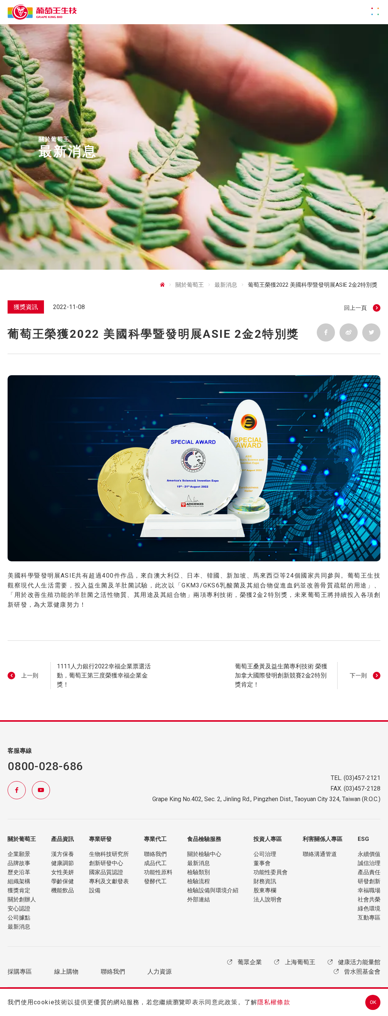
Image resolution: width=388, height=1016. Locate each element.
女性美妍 (62, 872)
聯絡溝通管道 (320, 854)
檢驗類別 (198, 872)
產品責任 (369, 872)
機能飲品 (62, 890)
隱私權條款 (273, 1002)
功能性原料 (158, 872)
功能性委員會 (270, 872)
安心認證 (19, 908)
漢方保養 (62, 854)
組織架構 (19, 881)
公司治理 (264, 854)
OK (373, 1002)
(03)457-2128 (362, 788)
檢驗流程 (198, 881)
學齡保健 (62, 881)
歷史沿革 (19, 872)
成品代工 (155, 863)
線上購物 (66, 972)
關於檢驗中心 (204, 854)
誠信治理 (369, 863)
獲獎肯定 (19, 890)
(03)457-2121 (362, 777)
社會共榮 (369, 899)
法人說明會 (267, 899)
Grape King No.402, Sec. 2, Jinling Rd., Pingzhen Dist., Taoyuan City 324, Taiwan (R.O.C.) (266, 799)
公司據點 (19, 917)
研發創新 (369, 881)
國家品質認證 (106, 872)
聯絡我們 (155, 854)
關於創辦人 (22, 899)
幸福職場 (369, 890)
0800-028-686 (45, 766)
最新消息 (19, 926)
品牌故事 (19, 863)
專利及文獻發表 (109, 881)
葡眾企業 (250, 962)
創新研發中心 (106, 863)
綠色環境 (369, 908)
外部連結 (198, 899)
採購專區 (20, 972)
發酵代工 (155, 881)
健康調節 (62, 863)
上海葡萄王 (300, 962)
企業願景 (19, 854)
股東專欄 (264, 890)
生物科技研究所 (109, 854)
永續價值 (369, 854)
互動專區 (369, 917)
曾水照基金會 (362, 971)
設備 (94, 890)
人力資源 (159, 972)
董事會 (262, 863)
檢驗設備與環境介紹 (212, 890)
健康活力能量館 (359, 962)
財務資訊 (264, 881)
